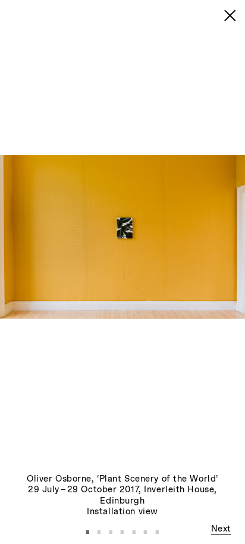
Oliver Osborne (59, 479)
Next (221, 529)
